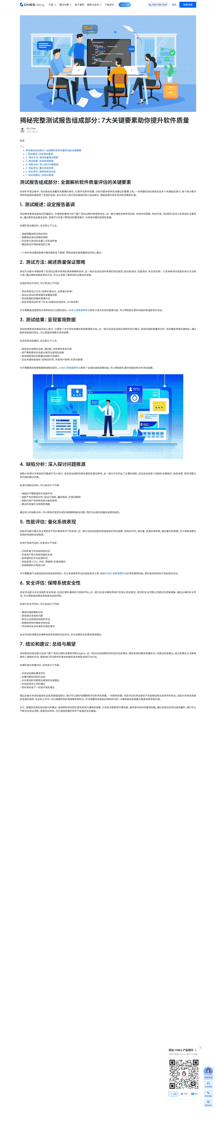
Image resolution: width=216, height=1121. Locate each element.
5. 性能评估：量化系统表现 (39, 168)
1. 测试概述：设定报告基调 (39, 154)
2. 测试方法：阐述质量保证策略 (42, 157)
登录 (174, 5)
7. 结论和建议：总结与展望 (39, 175)
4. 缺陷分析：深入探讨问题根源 (42, 164)
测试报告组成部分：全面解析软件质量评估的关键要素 (53, 150)
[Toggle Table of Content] (22, 147)
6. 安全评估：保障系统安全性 (41, 171)
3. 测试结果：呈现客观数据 (39, 161)
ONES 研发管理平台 (79, 310)
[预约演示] (208, 1101)
